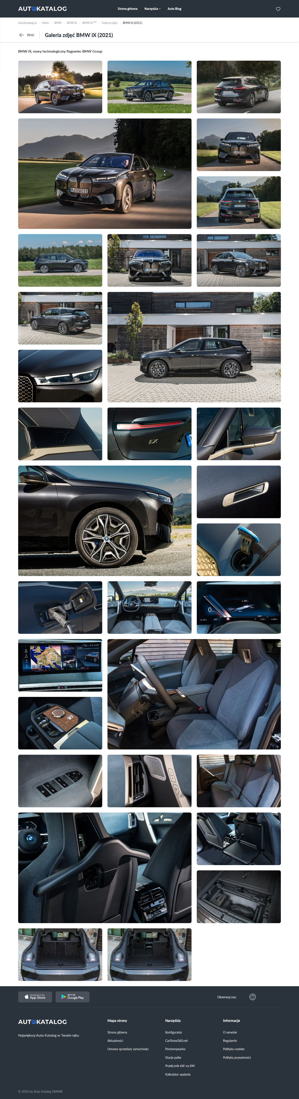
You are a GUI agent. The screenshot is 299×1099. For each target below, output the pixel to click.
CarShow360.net (176, 1040)
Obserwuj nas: (227, 997)
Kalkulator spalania (177, 1074)
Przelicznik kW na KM (180, 1066)
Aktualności (115, 1040)
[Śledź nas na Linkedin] (252, 996)
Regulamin (230, 1040)
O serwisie (230, 1032)
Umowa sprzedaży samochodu (128, 1049)
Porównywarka (175, 1049)
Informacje (231, 1020)
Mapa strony (117, 1020)
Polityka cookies (233, 1049)
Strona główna (117, 1032)
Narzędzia (173, 1020)
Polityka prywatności (237, 1057)
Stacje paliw (173, 1057)
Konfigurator (173, 1032)
